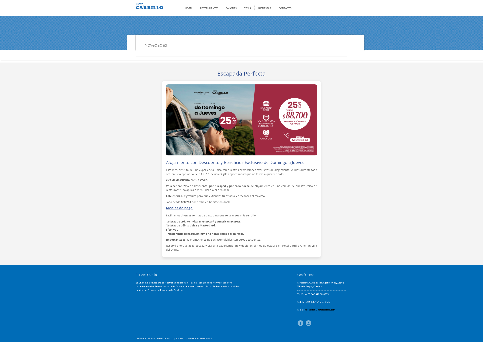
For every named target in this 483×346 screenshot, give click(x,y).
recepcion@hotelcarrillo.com (320, 309)
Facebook (301, 323)
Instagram (308, 323)
